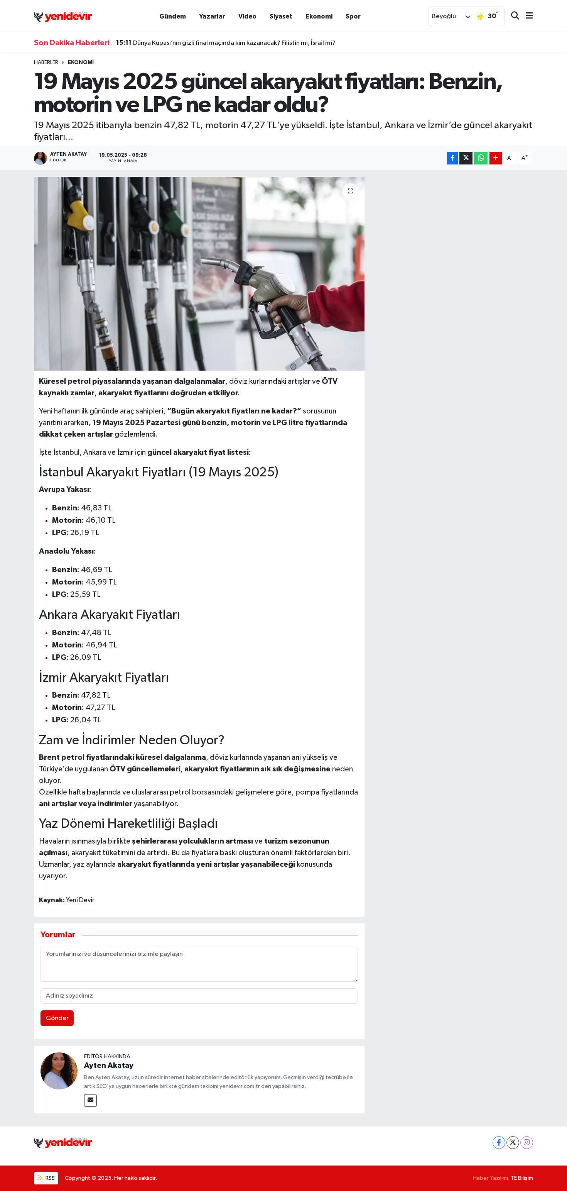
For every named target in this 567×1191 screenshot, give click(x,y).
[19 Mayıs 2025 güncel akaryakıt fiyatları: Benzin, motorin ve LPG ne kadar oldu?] (199, 274)
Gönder (57, 1018)
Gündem (172, 16)
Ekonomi (318, 16)
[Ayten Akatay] (59, 1070)
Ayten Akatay (108, 1065)
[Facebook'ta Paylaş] (452, 158)
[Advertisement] (452, 231)
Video (247, 16)
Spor (353, 16)
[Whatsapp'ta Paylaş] (481, 158)
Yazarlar (212, 16)
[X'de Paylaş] (465, 158)
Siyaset (281, 16)
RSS (49, 1178)
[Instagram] (526, 1142)
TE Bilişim (522, 1178)
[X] (512, 1142)
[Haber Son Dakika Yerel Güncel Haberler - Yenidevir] (63, 16)
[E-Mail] (90, 1100)
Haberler (46, 62)
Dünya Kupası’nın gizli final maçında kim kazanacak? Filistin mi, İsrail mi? (226, 42)
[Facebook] (499, 1142)
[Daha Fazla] (495, 158)
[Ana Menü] (526, 16)
